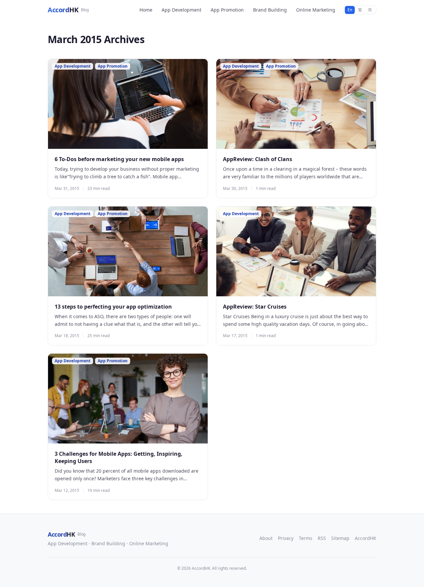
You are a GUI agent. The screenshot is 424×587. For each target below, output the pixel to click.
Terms (305, 538)
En (349, 10)
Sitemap (340, 538)
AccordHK (365, 538)
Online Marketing (315, 10)
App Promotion (227, 10)
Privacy (285, 538)
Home (145, 10)
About (266, 538)
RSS (322, 538)
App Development (181, 10)
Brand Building (270, 10)
